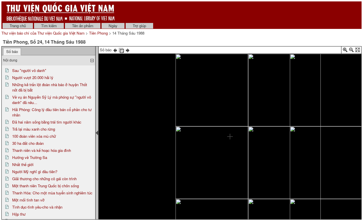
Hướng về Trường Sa (29, 157)
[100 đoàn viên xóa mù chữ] (306, 116)
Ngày (113, 25)
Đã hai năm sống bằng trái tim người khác (46, 122)
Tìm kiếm (49, 25)
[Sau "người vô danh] (210, 97)
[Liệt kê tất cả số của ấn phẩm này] (121, 49)
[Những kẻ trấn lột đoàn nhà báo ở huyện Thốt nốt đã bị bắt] (242, 179)
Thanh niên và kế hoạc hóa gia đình (41, 150)
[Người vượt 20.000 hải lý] (205, 142)
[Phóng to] (345, 51)
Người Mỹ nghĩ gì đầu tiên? (34, 171)
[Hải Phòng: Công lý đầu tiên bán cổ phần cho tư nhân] (185, 203)
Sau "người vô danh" (29, 70)
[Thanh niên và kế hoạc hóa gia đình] (332, 150)
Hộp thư (19, 214)
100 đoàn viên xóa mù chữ (34, 136)
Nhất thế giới (22, 164)
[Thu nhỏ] (351, 51)
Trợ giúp (139, 25)
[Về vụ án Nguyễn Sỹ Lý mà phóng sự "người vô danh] (260, 64)
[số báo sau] (127, 49)
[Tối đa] (357, 51)
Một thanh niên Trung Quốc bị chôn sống (45, 185)
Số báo (12, 51)
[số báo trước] (115, 49)
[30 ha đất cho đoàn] (332, 115)
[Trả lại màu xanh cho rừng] (312, 77)
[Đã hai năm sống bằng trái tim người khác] (267, 141)
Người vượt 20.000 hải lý (32, 77)
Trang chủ (18, 25)
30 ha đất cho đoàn (28, 143)
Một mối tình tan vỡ (28, 200)
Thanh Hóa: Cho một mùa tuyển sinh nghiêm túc (52, 193)
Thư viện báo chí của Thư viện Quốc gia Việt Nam (43, 33)
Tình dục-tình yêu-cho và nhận (37, 207)
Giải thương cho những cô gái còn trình (44, 178)
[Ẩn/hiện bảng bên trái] (97, 133)
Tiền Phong (98, 33)
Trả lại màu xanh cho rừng (33, 129)
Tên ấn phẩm (82, 25)
